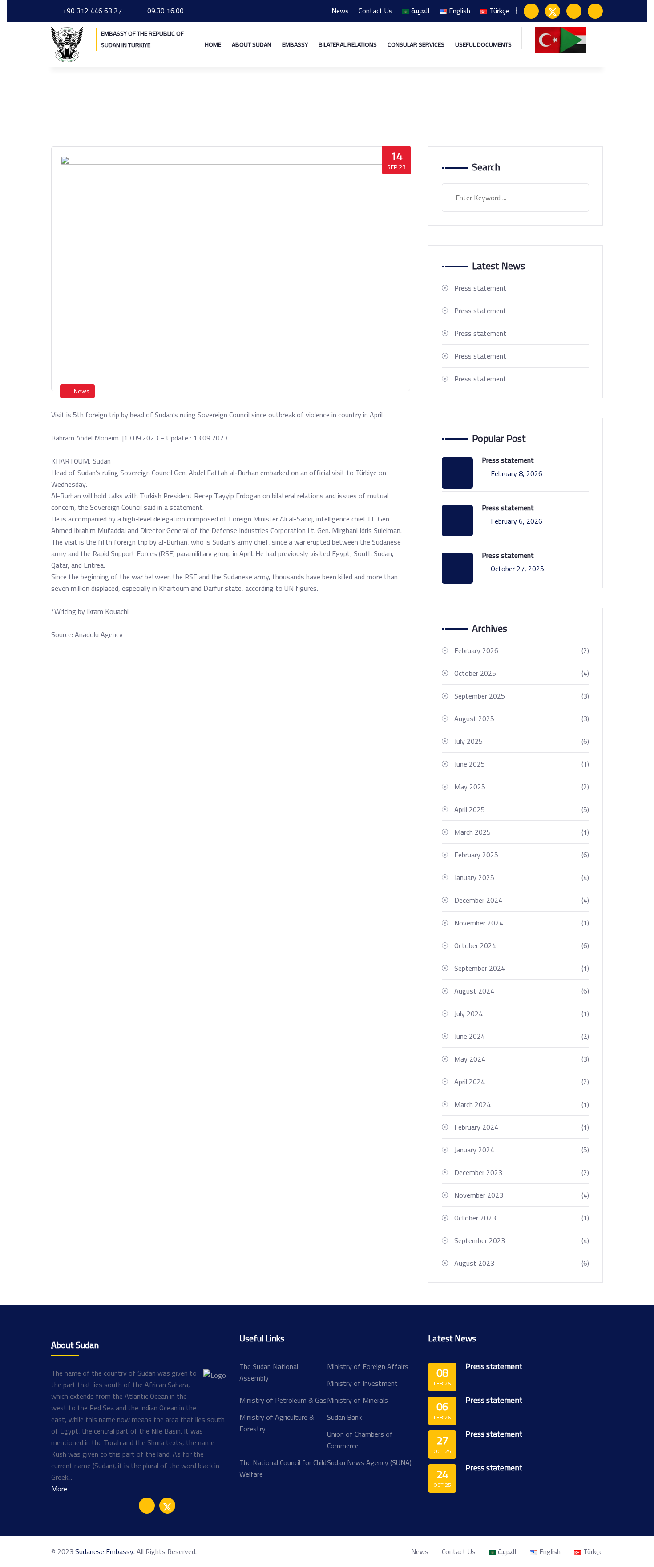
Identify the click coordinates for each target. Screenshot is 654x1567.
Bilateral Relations (348, 44)
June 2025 (521, 764)
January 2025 (521, 877)
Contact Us (375, 10)
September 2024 (521, 968)
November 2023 (521, 1195)
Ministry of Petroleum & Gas (283, 1400)
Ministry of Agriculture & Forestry (276, 1422)
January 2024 (521, 1149)
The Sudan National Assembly (268, 1372)
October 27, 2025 (517, 568)
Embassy (295, 44)
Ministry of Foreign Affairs (367, 1366)
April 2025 (521, 809)
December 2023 (521, 1172)
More (59, 1488)
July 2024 (521, 1013)
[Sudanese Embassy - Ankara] (67, 43)
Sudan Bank (344, 1417)
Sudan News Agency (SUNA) (369, 1462)
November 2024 (521, 923)
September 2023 (521, 1240)
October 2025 (521, 673)
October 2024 (521, 945)
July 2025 (521, 741)
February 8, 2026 (516, 473)
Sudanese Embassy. (105, 1551)
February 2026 (521, 650)
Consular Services (416, 44)
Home (213, 44)
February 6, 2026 (516, 521)
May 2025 (521, 786)
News (340, 10)
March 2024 (521, 1104)
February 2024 (521, 1127)
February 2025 (521, 854)
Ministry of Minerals (357, 1400)
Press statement (480, 288)
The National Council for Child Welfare (283, 1468)
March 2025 (521, 832)
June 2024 (521, 1036)
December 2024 (521, 900)
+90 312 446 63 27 (92, 10)
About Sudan (251, 44)
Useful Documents (483, 44)
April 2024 (521, 1081)
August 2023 (521, 1263)
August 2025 (521, 718)
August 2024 (521, 991)
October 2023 (521, 1218)
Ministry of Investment (362, 1383)
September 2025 (521, 696)
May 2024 (521, 1059)
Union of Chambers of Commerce (360, 1439)
